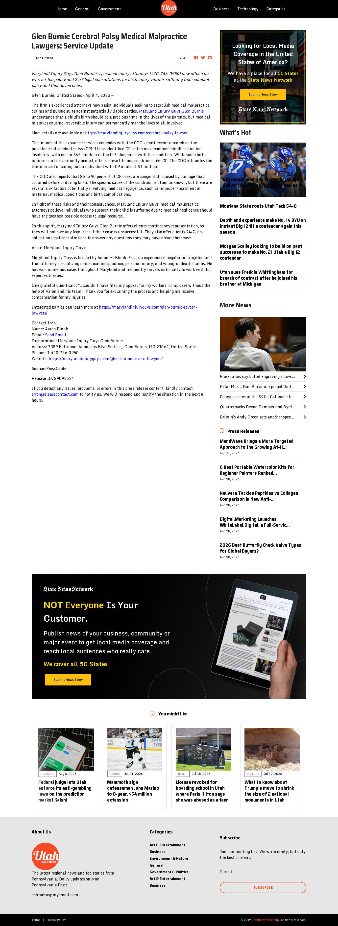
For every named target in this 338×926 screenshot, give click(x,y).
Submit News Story (263, 94)
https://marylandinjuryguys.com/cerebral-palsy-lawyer (136, 133)
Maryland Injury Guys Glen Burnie (171, 111)
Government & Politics (169, 872)
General (82, 9)
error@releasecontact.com (55, 394)
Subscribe (263, 887)
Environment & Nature (169, 858)
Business (221, 9)
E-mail (226, 872)
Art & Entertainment (167, 845)
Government (109, 9)
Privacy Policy (56, 919)
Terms (36, 919)
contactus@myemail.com (55, 895)
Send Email (55, 335)
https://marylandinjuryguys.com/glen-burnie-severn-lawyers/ (114, 310)
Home (63, 8)
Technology (247, 9)
